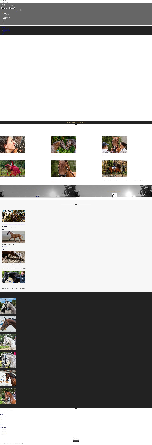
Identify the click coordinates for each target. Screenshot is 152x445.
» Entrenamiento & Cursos (6, 17)
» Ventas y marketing (6, 16)
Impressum (1, 414)
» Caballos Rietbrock (6, 14)
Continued (3, 229)
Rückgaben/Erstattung (3, 427)
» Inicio (2, 12)
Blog (2, 32)
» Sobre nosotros (4, 13)
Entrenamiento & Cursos (6, 30)
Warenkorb (1, 424)
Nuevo (2, 226)
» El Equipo (4, 15)
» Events (3, 33)
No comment (5, 226)
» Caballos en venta (4, 19)
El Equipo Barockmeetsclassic (7, 28)
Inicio (2, 26)
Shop (2, 34)
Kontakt (1, 417)
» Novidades (3, 20)
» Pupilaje (4, 18)
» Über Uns (3, 27)
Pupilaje (4, 31)
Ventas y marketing (6, 29)
